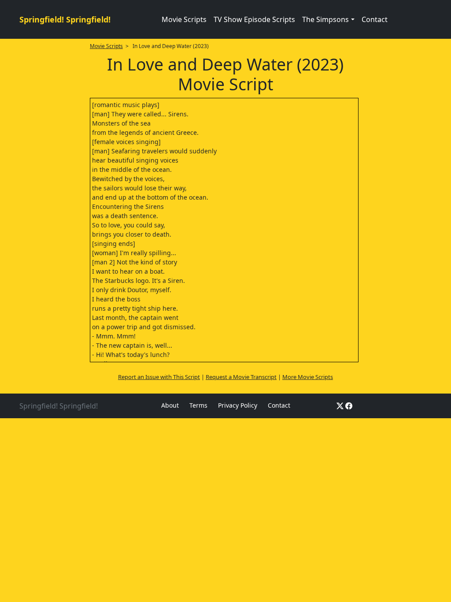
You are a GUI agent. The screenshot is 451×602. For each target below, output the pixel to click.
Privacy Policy (237, 405)
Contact (375, 19)
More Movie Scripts (307, 377)
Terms (198, 405)
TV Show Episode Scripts (254, 19)
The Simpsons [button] (325, 19)
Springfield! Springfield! (65, 19)
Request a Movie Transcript (241, 377)
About (170, 405)
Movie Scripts (184, 19)
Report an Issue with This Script (159, 377)
